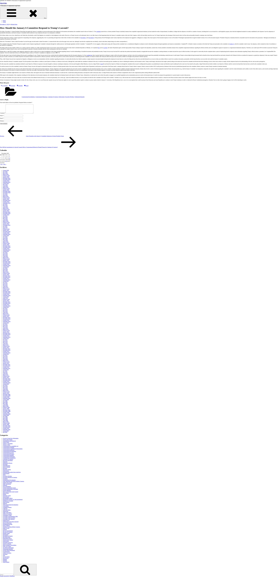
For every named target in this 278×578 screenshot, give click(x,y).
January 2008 (6, 424)
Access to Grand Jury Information (10, 438)
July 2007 (5, 432)
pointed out (89, 55)
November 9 (91, 37)
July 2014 (5, 324)
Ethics (4, 474)
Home (4, 20)
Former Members (7, 490)
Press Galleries (6, 525)
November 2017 (6, 277)
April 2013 (5, 343)
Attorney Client (6, 444)
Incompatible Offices (7, 498)
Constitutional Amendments (9, 457)
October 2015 (6, 304)
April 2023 (5, 206)
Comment (2, 113)
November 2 (83, 37)
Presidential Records (7, 524)
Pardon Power (6, 520)
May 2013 (5, 342)
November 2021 (6, 225)
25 (6, 161)
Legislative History (7, 507)
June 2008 (5, 417)
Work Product (6, 562)
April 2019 (5, 256)
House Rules (6, 493)
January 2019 (6, 260)
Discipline (5, 464)
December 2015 (6, 302)
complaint (98, 31)
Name (2, 115)
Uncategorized (6, 551)
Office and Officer (7, 512)
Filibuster (5, 485)
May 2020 (5, 239)
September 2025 (6, 182)
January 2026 (6, 177)
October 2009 (6, 397)
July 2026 (5, 171)
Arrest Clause (6, 442)
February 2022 (6, 222)
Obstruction (5, 511)
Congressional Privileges (8, 454)
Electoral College (7, 469)
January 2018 (6, 274)
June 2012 (5, 356)
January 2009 (6, 408)
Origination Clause (7, 515)
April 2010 (5, 389)
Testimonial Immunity (80, 96)
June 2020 (5, 238)
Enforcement (62, 96)
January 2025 (6, 190)
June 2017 (5, 283)
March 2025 (5, 187)
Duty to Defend (6, 467)
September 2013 (6, 337)
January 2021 (6, 230)
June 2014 (5, 325)
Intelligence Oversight (8, 500)
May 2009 (5, 403)
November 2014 (6, 318)
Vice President (6, 556)
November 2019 (6, 247)
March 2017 (5, 287)
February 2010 (6, 391)
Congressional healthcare (8, 450)
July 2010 (5, 385)
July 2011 (5, 371)
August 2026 (6, 170)
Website (2, 121)
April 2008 (5, 420)
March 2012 (5, 360)
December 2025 (6, 178)
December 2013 (6, 333)
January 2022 (6, 223)
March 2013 (5, 345)
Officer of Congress (7, 513)
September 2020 (6, 234)
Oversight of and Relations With (10, 516)
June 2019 (5, 253)
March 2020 (5, 242)
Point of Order (3, 3)
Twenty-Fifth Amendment (9, 550)
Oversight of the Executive (9, 517)
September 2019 (6, 249)
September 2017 (6, 279)
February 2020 (6, 243)
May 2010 (5, 388)
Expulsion (5, 478)
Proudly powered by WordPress (7, 576)
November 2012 (6, 350)
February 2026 (6, 175)
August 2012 (6, 354)
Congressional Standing (8, 455)
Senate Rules (6, 541)
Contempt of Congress (53, 96)
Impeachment (6, 497)
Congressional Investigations (28, 96)
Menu (45, 18)
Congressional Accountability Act (10, 446)
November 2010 (6, 380)
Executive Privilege (69, 96)
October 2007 (6, 428)
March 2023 (5, 208)
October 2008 (6, 412)
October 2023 (6, 201)
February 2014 (6, 330)
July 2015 (5, 308)
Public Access (6, 528)
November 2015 (6, 303)
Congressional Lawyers (8, 452)
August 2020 (6, 235)
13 (9, 158)
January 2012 (6, 363)
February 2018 (6, 273)
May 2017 (5, 285)
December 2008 (6, 410)
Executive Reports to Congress (10, 477)
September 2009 (6, 398)
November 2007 (6, 427)
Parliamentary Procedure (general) (10, 521)
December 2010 (6, 378)
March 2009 (5, 406)
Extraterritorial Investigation (9, 480)
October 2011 (6, 367)
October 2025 (6, 180)
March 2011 (5, 374)
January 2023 (6, 210)
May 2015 (5, 311)
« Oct (1, 164)
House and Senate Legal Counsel (10, 491)
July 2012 (5, 355)
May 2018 (5, 270)
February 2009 (6, 407)
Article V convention (8, 443)
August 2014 (6, 322)
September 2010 (6, 382)
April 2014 (5, 328)
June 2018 (5, 269)
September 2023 (6, 203)
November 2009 (6, 395)
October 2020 (6, 233)
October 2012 (6, 351)
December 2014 (6, 317)
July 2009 (5, 401)
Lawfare (105, 47)
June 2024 (5, 195)
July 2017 (5, 282)
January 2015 (6, 316)
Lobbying (5, 508)
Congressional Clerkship (8, 447)
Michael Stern (14, 24)
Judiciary (5, 503)
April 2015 (5, 312)
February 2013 (6, 346)
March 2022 (5, 221)
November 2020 (6, 231)
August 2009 (6, 399)
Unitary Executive (7, 553)
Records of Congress (7, 532)
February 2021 (6, 229)
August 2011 (6, 369)
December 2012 (6, 348)
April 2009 (5, 404)
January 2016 (6, 300)
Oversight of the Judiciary (9, 519)
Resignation (5, 534)
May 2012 (5, 358)
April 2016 (5, 298)
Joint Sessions (6, 502)
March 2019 (5, 257)
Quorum (5, 529)
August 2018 (6, 266)
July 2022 (5, 216)
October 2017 (6, 278)
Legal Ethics (6, 506)
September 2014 (6, 321)
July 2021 (5, 226)
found (101, 64)
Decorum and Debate (8, 460)
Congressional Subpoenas (41, 96)
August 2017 (6, 281)
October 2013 (6, 335)
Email (2, 118)
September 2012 (6, 352)
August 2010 (6, 384)
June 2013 (5, 341)
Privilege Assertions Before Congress (11, 527)
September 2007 (6, 429)
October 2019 (6, 248)
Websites (5, 559)
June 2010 (5, 386)
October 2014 (6, 320)
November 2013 (6, 334)
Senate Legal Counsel (8, 540)
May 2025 (5, 184)
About (4, 22)
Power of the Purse (7, 523)
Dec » (4, 164)
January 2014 (6, 332)
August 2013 (6, 338)
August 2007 (6, 430)
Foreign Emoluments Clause (9, 487)
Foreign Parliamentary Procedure (10, 489)
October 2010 (6, 381)
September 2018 (6, 265)
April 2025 (5, 186)
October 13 (231, 44)
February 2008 (6, 423)
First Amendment (7, 486)
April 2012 (5, 359)
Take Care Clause (7, 546)
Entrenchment (6, 473)
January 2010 (6, 393)
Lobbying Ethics (6, 510)
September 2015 (6, 305)
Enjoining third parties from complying (12, 472)
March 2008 (5, 421)
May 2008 (5, 419)
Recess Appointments (8, 530)
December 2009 (6, 394)
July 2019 (5, 252)
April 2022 (5, 220)
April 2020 (5, 240)
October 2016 (6, 294)
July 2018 (5, 268)
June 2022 (5, 217)
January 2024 (6, 199)
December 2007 (6, 425)
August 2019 (6, 251)
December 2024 (6, 191)
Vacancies (5, 554)
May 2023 (5, 205)
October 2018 (6, 264)
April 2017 (5, 286)
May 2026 (5, 173)
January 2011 (6, 377)
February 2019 (6, 259)
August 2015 (6, 307)
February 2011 (6, 376)
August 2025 (6, 183)
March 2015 (5, 313)
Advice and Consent (7, 439)
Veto (4, 555)
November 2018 (6, 262)
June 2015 (5, 309)
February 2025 (6, 188)
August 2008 (6, 415)
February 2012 (6, 361)
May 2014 (5, 326)
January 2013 (6, 347)
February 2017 (6, 289)
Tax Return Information (8, 547)
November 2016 (6, 292)
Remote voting (6, 533)
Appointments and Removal (9, 441)
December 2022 (6, 212)
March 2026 (5, 174)
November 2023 (6, 200)
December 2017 (6, 276)
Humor (4, 494)
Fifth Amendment (7, 484)
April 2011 (5, 373)
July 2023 (5, 204)
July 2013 (5, 339)
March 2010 (5, 390)
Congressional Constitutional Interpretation (12, 448)
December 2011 (6, 364)
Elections (5, 468)
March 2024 (5, 196)
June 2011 (5, 372)
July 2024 (5, 193)
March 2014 (5, 329)
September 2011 (6, 368)
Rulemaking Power (7, 538)
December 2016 (6, 291)
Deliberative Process (7, 463)
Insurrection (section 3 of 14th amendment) (13, 499)
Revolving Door (6, 537)
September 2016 (6, 295)
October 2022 (6, 214)
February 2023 (6, 209)
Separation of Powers (8, 542)
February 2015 (6, 315)
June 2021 (5, 227)
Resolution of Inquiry (8, 536)
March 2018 (5, 272)
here (99, 47)
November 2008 (6, 411)
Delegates (5, 461)
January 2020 (6, 244)
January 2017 (6, 290)
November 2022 (6, 213)
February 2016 (6, 299)
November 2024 (6, 192)
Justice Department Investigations (10, 504)
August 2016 (6, 296)
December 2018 (6, 261)
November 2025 (6, 179)
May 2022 (5, 218)
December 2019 (6, 246)
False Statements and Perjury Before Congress (13, 481)
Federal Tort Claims (7, 482)
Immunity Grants (7, 495)
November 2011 (6, 365)
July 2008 (5, 416)
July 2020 (5, 236)
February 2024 (6, 197)
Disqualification (6, 465)
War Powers (5, 558)
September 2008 (6, 414)
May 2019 (5, 255)
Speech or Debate (7, 543)
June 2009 (5, 402)
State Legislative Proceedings (9, 545)
